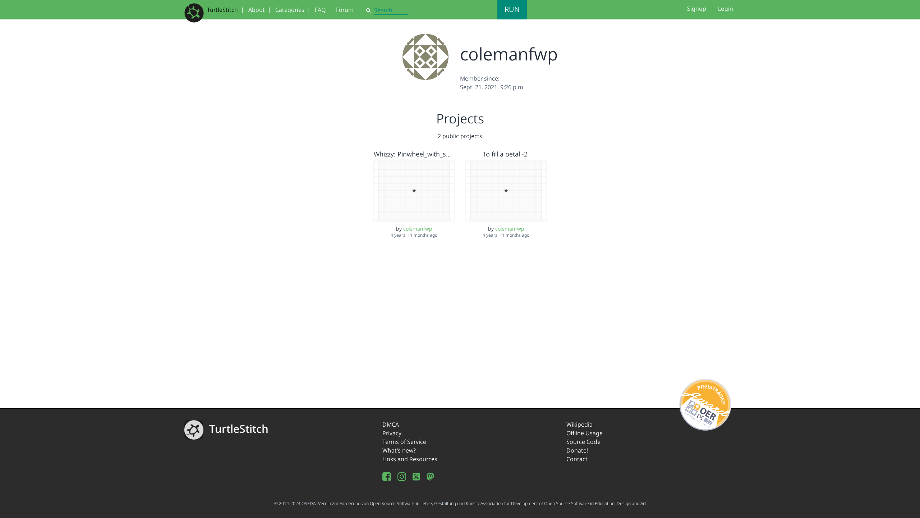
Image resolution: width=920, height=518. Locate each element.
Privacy (391, 433)
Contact (577, 459)
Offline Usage (584, 433)
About (256, 10)
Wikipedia (579, 424)
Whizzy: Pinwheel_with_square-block (428, 154)
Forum (345, 10)
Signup (696, 9)
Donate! (577, 450)
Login (725, 9)
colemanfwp (417, 228)
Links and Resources (409, 459)
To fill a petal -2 (505, 154)
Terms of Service (404, 442)
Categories (289, 10)
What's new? (399, 450)
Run (512, 9)
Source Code (583, 442)
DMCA (390, 424)
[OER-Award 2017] (705, 403)
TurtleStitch (222, 10)
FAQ (320, 10)
